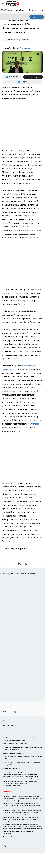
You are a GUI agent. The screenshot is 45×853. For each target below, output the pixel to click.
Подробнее (16, 786)
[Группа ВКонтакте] (12, 77)
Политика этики (8, 725)
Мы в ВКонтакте (7, 10)
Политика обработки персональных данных (19, 837)
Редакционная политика (11, 721)
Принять (36, 17)
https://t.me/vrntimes (13, 819)
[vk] (19, 563)
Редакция (25, 48)
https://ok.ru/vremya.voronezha (13, 822)
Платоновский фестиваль (16, 39)
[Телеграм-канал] (22, 82)
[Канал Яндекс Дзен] (33, 77)
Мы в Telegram (21, 10)
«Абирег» (14, 358)
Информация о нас (36, 10)
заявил (33, 387)
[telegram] (26, 563)
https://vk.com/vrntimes (28, 819)
